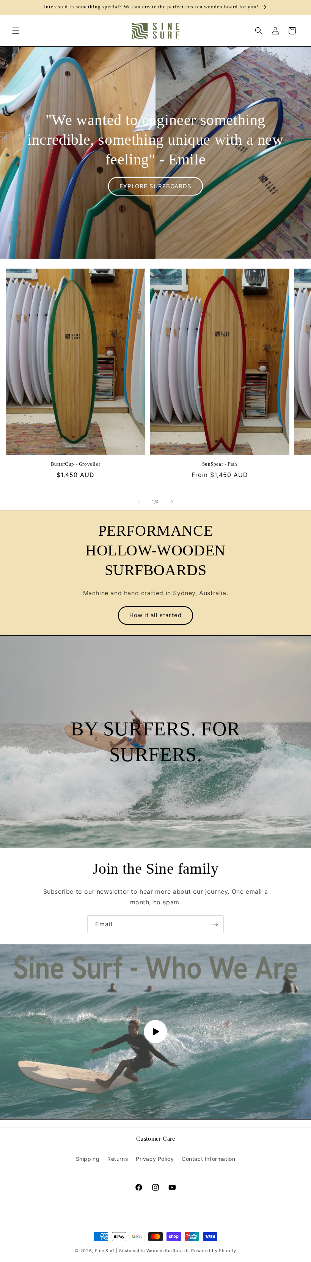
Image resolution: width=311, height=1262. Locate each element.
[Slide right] (172, 501)
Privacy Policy (155, 1159)
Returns (117, 1159)
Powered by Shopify (213, 1250)
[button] (16, 30)
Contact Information (208, 1159)
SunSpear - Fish (219, 464)
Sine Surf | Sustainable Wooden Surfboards (142, 1250)
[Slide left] (138, 501)
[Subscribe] (215, 924)
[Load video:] (155, 1031)
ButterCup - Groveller (76, 464)
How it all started (155, 615)
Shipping (88, 1159)
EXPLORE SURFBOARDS (155, 185)
